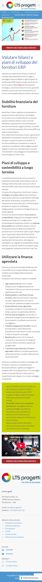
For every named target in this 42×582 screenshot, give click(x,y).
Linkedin (9, 549)
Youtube (9, 553)
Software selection (12, 526)
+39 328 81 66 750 (16, 510)
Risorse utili (15, 12)
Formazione (10, 528)
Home (4, 12)
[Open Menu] (3, 5)
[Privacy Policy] (3, 561)
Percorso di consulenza (14, 537)
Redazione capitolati (13, 523)
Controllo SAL (11, 534)
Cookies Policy (12, 565)
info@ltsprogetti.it (14, 507)
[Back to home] (21, 5)
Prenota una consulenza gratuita (21, 48)
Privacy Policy (11, 561)
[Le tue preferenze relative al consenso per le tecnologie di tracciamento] (29, 578)
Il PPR (7, 531)
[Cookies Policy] (3, 565)
